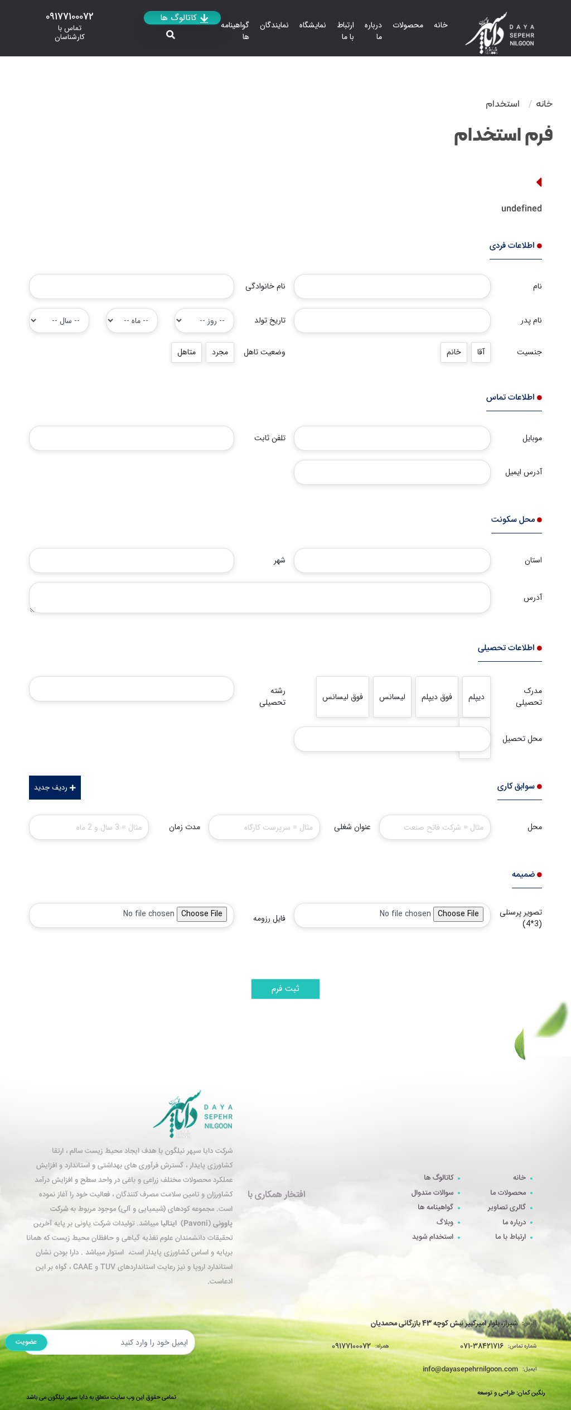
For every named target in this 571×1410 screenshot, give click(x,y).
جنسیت (529, 352)
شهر (280, 560)
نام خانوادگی (265, 286)
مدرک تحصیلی (529, 697)
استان (533, 560)
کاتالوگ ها (438, 1178)
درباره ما (373, 31)
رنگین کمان (531, 1393)
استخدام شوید (432, 1237)
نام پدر (531, 320)
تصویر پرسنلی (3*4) (521, 918)
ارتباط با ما (345, 31)
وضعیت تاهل (265, 352)
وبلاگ (445, 1222)
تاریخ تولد (270, 320)
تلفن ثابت (270, 438)
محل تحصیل (522, 739)
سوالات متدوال (432, 1193)
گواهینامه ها (235, 31)
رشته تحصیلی (272, 697)
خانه (441, 25)
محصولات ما (508, 1193)
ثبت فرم (285, 988)
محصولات (408, 25)
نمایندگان (274, 25)
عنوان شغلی (352, 827)
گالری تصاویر (507, 1207)
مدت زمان (184, 827)
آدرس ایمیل (523, 472)
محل (535, 827)
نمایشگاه (312, 25)
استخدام (503, 103)
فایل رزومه (269, 918)
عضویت (26, 1342)
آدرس (533, 597)
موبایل (532, 438)
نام (537, 286)
